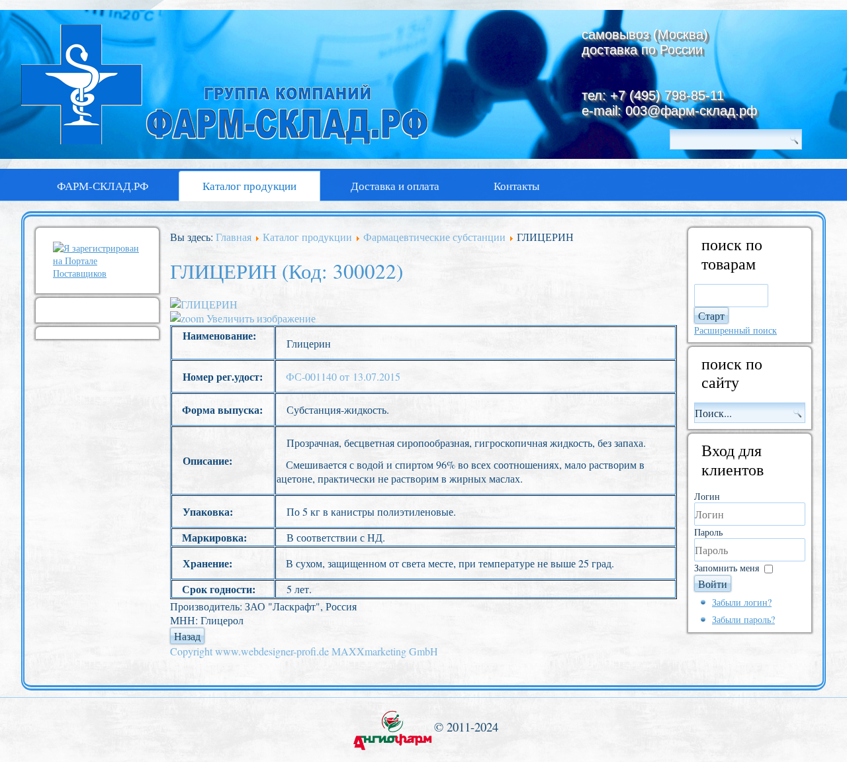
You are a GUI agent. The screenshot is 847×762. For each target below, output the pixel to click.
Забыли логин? (742, 602)
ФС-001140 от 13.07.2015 (343, 376)
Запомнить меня (726, 567)
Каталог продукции (249, 185)
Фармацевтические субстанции (434, 237)
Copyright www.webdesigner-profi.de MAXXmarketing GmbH (304, 651)
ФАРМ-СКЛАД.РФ (102, 185)
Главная (233, 237)
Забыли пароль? (743, 619)
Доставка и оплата (395, 185)
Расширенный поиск (735, 330)
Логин (707, 496)
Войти (712, 584)
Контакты (516, 185)
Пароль (708, 532)
